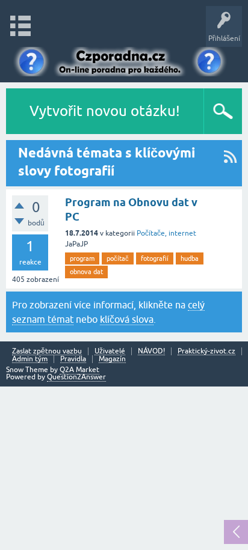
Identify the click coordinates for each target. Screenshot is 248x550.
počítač (118, 258)
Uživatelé (110, 351)
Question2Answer (76, 377)
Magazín (112, 359)
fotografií (155, 258)
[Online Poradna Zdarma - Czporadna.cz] (123, 61)
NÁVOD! (151, 351)
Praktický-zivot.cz (206, 351)
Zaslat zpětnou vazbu (47, 351)
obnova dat (86, 271)
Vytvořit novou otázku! (104, 111)
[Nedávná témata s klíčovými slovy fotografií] (230, 163)
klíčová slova (126, 319)
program (82, 258)
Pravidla (73, 359)
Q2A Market (79, 369)
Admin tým (30, 359)
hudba (190, 258)
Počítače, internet (166, 233)
